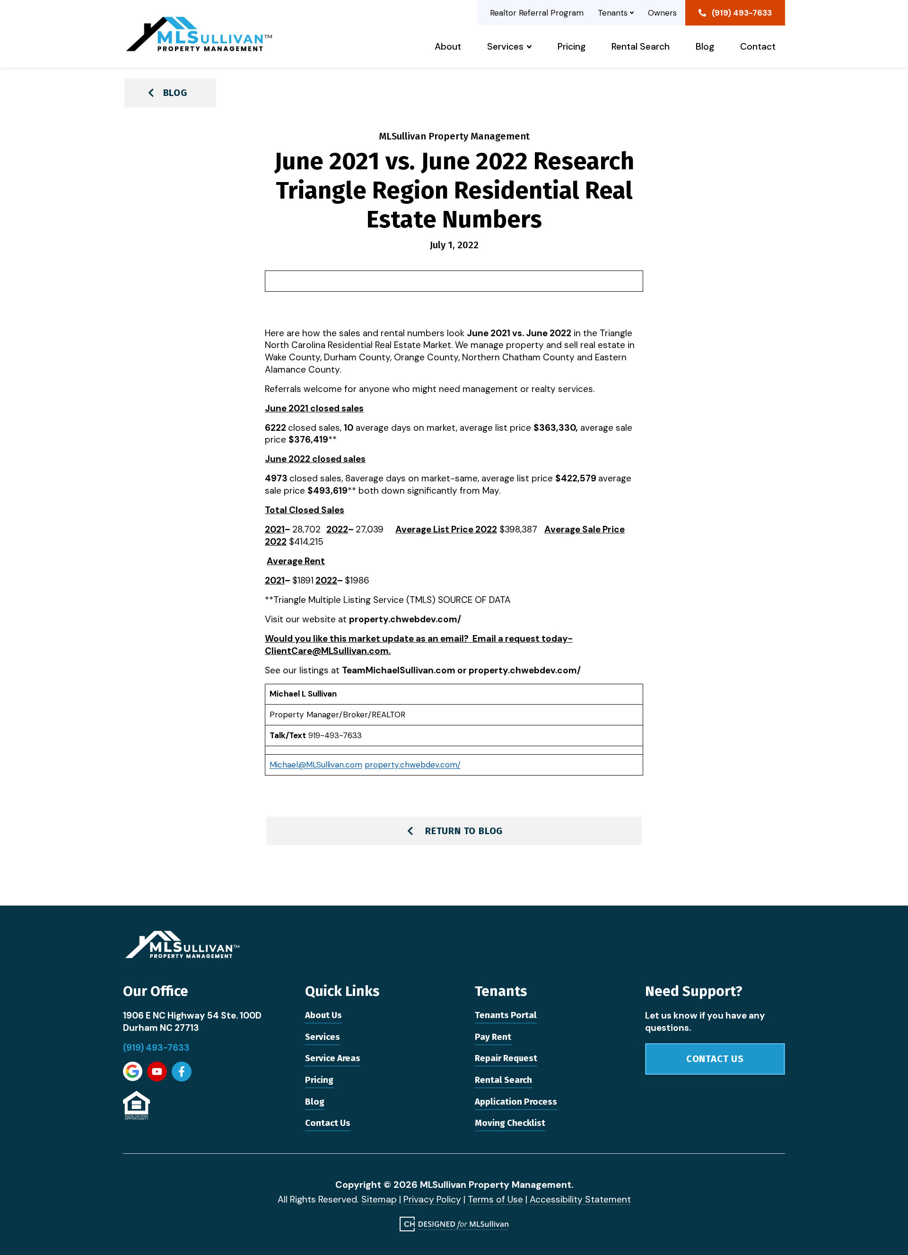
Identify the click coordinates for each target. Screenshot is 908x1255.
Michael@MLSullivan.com (316, 764)
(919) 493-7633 (156, 1048)
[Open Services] (529, 46)
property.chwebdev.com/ (413, 764)
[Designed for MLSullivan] (454, 1224)
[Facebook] (182, 1071)
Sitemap (379, 1199)
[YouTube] (157, 1071)
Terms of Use (495, 1199)
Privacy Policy (432, 1199)
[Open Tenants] (632, 13)
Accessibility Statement (580, 1199)
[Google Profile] (132, 1071)
